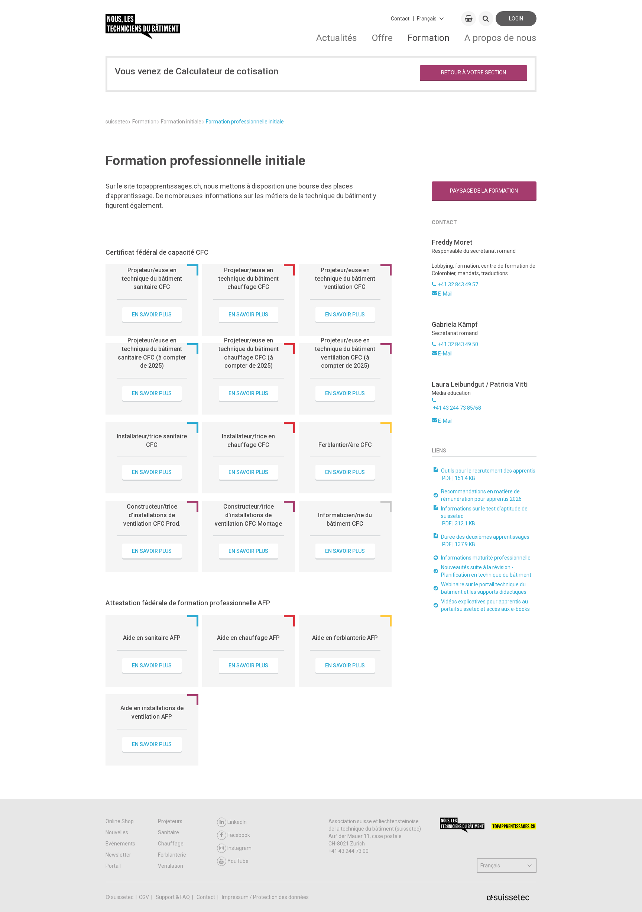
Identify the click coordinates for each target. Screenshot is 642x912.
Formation (429, 37)
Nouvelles (117, 832)
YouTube (238, 861)
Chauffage (171, 844)
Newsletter (118, 855)
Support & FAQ (173, 897)
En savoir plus (152, 315)
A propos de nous (500, 37)
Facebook (238, 835)
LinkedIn (237, 822)
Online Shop (120, 821)
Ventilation (170, 866)
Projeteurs (170, 821)
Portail (113, 866)
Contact (400, 19)
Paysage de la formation (484, 191)
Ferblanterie (172, 855)
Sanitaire (168, 832)
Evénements (120, 844)
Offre (382, 37)
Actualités (336, 37)
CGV (144, 897)
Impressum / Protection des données (265, 897)
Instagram (239, 848)
